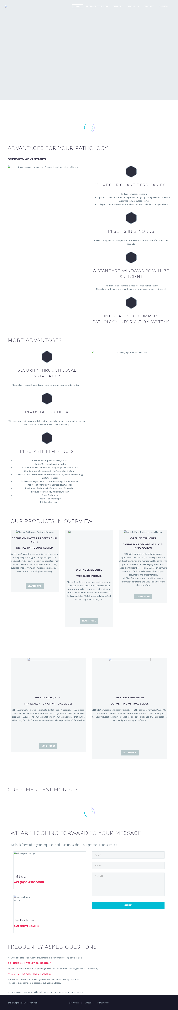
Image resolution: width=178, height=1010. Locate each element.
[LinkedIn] (15, 887)
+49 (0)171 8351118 (26, 926)
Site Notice (74, 1003)
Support (118, 6)
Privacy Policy (103, 1003)
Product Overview (97, 6)
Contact (149, 6)
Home (78, 6)
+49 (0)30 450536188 (29, 882)
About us (133, 6)
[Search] (172, 6)
